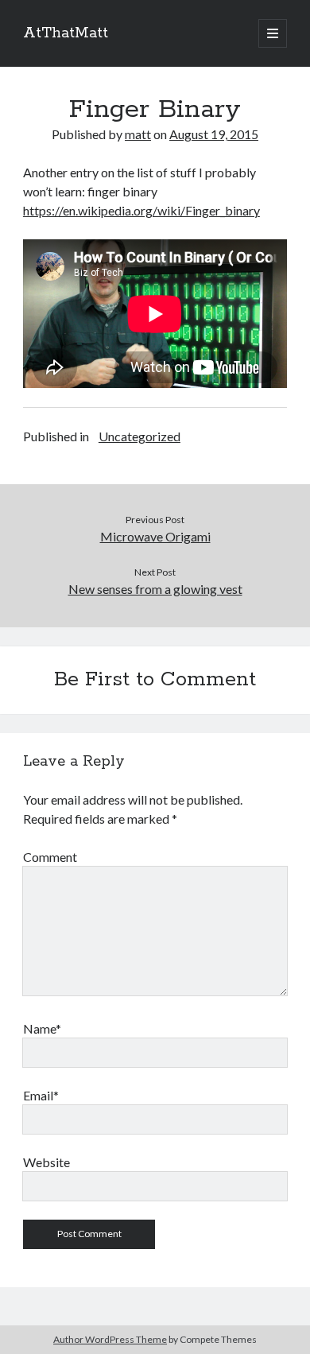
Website (46, 1162)
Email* (41, 1095)
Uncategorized (139, 436)
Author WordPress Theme (110, 1339)
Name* (42, 1028)
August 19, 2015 (213, 134)
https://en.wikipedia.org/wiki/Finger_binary (141, 210)
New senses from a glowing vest (155, 588)
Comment (50, 856)
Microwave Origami (155, 536)
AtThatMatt (65, 33)
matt (138, 134)
